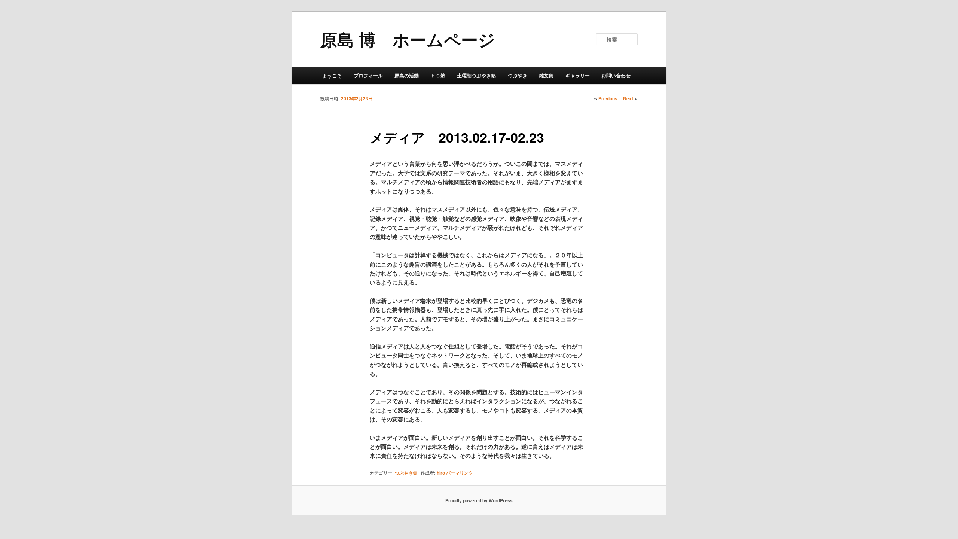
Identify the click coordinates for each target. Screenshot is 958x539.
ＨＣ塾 (438, 75)
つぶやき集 (406, 472)
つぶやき (517, 75)
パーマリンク (459, 472)
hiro (441, 472)
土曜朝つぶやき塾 (476, 75)
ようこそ (332, 75)
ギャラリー (577, 75)
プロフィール (368, 75)
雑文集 (546, 75)
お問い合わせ (616, 75)
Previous (607, 98)
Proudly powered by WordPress (479, 500)
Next (628, 98)
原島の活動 (406, 75)
